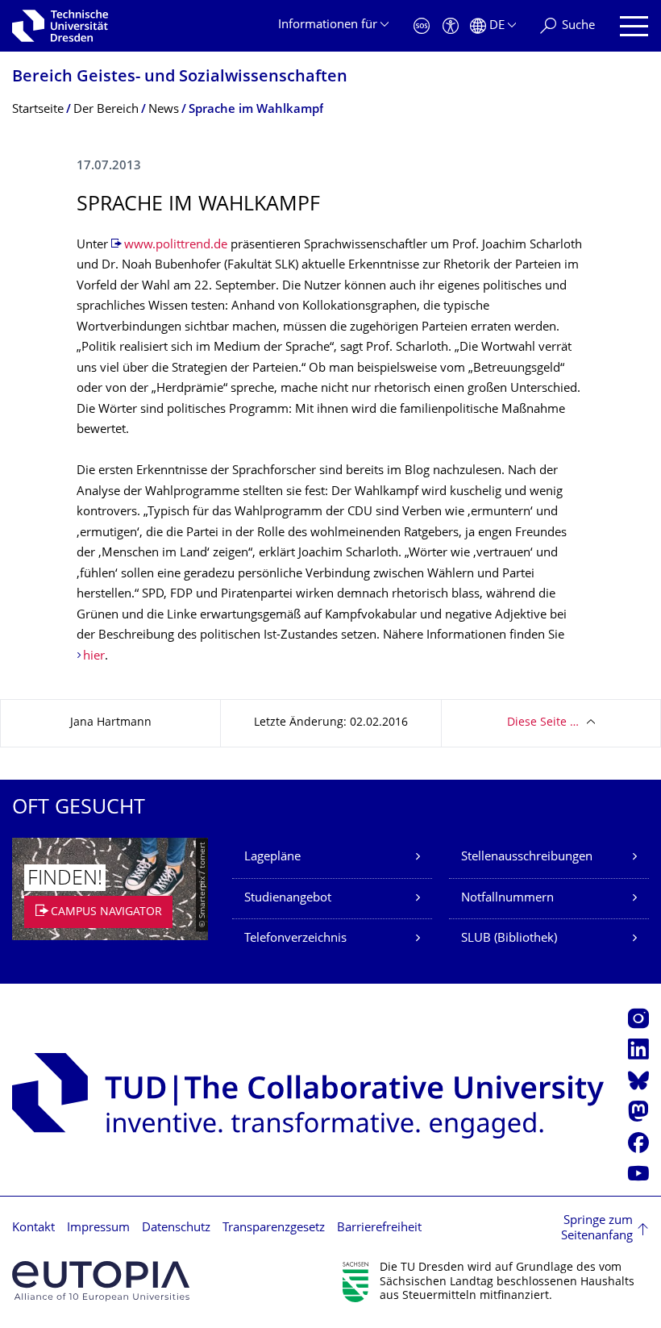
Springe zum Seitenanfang (597, 1229)
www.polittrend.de (175, 245)
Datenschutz (176, 1228)
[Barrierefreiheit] (450, 26)
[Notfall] (421, 26)
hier (94, 657)
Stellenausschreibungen (526, 857)
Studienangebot (287, 899)
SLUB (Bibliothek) (509, 939)
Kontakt (33, 1228)
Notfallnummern (507, 899)
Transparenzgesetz (273, 1228)
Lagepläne (272, 857)
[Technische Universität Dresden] (60, 26)
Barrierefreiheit (379, 1228)
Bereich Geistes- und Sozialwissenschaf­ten (179, 77)
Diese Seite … (543, 723)
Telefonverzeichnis (295, 939)
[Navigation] (634, 26)
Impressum (98, 1228)
